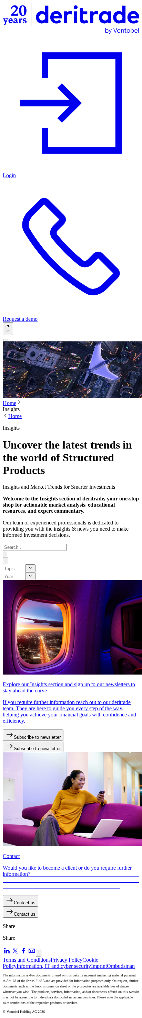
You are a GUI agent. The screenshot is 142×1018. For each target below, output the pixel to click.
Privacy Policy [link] (66, 960)
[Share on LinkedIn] (7, 953)
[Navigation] (5, 340)
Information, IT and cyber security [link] (54, 966)
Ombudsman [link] (121, 966)
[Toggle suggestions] (30, 568)
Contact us (25, 902)
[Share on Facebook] (23, 953)
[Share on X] (15, 953)
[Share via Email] (32, 953)
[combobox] (8, 328)
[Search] (5, 554)
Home (9, 403)
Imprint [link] (99, 966)
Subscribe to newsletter (37, 737)
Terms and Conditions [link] (27, 960)
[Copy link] (38, 953)
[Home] (71, 19)
